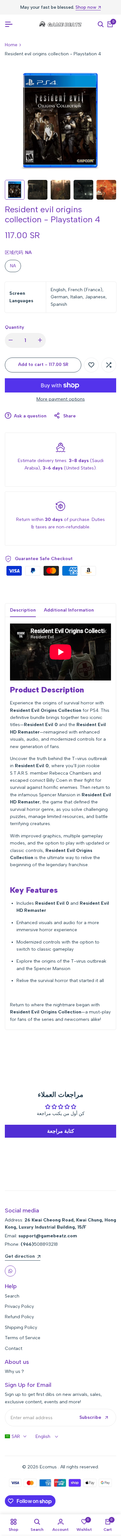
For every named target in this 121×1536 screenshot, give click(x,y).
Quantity (14, 327)
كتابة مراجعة (60, 1131)
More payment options (60, 399)
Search (12, 1296)
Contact (13, 1348)
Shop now (86, 7)
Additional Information (69, 610)
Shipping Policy (21, 1327)
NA (13, 266)
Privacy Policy (19, 1306)
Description (23, 610)
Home (11, 45)
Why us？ (15, 1371)
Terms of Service (22, 1338)
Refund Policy (19, 1317)
